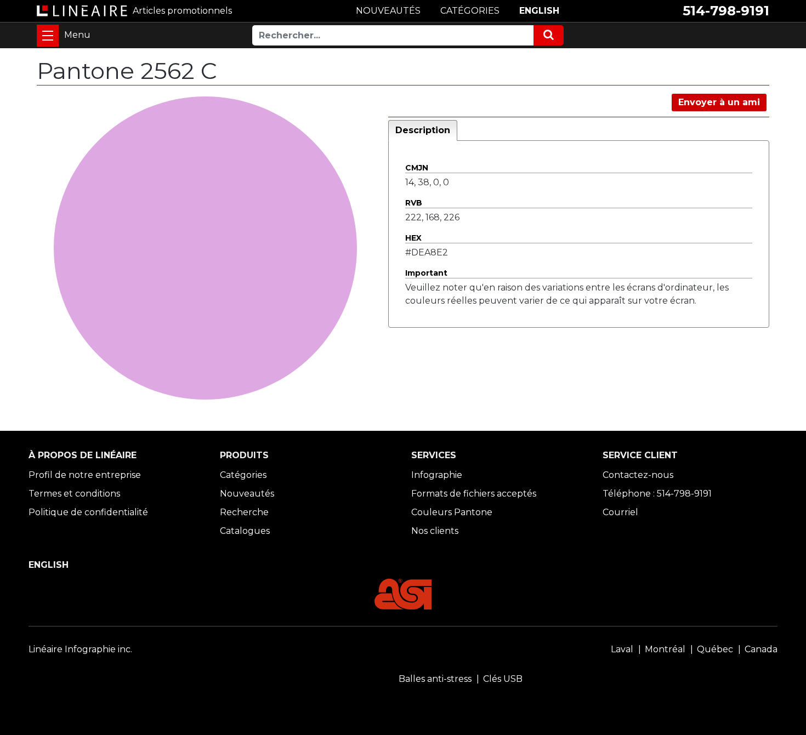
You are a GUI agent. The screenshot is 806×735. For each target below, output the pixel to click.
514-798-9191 (726, 11)
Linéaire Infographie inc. (80, 649)
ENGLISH (539, 10)
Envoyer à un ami (719, 102)
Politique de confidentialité (88, 512)
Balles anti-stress (435, 679)
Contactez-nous (638, 475)
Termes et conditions (74, 493)
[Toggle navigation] (48, 36)
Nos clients (434, 531)
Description (422, 130)
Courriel (620, 512)
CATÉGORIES (470, 10)
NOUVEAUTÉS (388, 10)
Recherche (244, 512)
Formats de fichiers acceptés (473, 493)
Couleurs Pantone (451, 512)
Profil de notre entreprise (85, 475)
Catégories (243, 475)
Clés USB (503, 679)
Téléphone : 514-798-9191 (657, 493)
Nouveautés (247, 493)
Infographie (436, 475)
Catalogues (245, 531)
